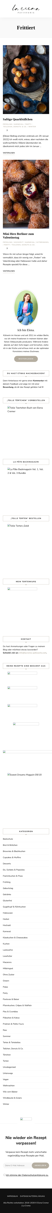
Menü (47, 9)
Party (28, 124)
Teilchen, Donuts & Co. (15, 127)
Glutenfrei (7, 900)
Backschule (8, 839)
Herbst (6, 919)
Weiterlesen (25, 359)
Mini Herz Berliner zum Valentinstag (18, 235)
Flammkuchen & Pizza (13, 876)
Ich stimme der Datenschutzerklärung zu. (27, 1175)
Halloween (8, 913)
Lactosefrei (8, 950)
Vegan (6, 1079)
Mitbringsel (42, 242)
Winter (32, 127)
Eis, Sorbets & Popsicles (14, 869)
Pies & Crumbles (10, 1011)
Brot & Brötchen (10, 845)
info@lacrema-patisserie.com (32, 652)
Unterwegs (8, 1073)
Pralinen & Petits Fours (13, 1024)
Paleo (5, 987)
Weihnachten (9, 1085)
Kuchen (6, 943)
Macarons (7, 962)
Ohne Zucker (8, 974)
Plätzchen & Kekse (11, 1017)
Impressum (12, 1196)
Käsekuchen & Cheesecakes (15, 937)
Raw (5, 1030)
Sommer (7, 1036)
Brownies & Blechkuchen (14, 851)
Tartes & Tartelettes (12, 1042)
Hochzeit (19, 242)
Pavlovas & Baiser (11, 999)
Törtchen (7, 1054)
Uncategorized (9, 1067)
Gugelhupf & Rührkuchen (14, 906)
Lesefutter (7, 956)
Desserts (7, 863)
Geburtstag (8, 888)
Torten (6, 1061)
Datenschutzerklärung (32, 1196)
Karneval (19, 124)
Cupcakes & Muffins (12, 857)
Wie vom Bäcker (10, 1091)
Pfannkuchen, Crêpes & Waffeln (17, 1005)
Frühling (7, 124)
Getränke (7, 894)
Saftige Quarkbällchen (17, 119)
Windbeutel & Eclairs (12, 1098)
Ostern (6, 980)
